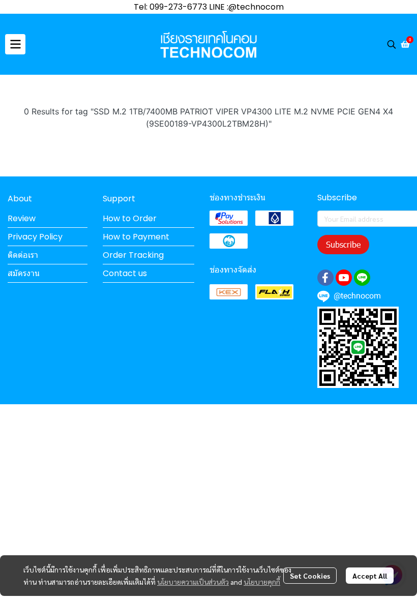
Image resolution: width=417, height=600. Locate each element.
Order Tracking (133, 255)
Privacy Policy (35, 237)
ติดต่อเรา (23, 255)
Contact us (125, 273)
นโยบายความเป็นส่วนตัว (193, 581)
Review (22, 218)
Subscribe (343, 244)
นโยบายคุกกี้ (262, 581)
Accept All (369, 575)
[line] (362, 277)
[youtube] (344, 277)
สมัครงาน (24, 273)
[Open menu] (15, 44)
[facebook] (325, 277)
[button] (391, 44)
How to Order (130, 218)
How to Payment (136, 237)
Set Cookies (310, 575)
